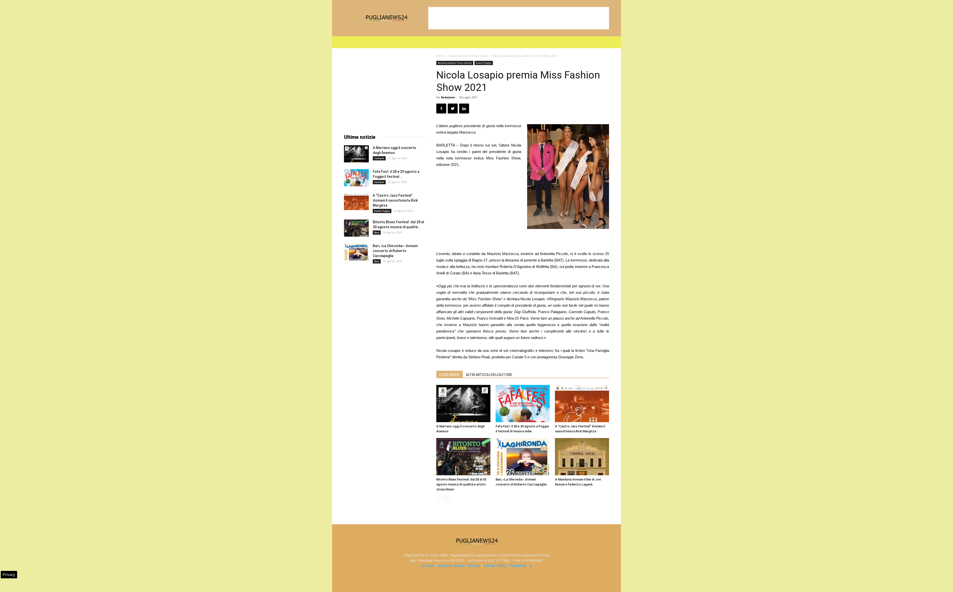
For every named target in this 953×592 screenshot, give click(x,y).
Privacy (474, 565)
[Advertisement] (518, 18)
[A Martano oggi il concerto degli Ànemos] (463, 403)
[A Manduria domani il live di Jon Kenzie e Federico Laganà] (582, 456)
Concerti (379, 158)
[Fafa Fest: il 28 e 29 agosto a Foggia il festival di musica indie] (523, 403)
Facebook (518, 565)
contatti (428, 565)
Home (440, 56)
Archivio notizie (451, 565)
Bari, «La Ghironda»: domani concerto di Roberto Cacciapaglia (395, 251)
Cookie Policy (495, 565)
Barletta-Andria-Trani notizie (469, 56)
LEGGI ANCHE (449, 375)
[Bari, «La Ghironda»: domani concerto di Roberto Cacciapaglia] (523, 456)
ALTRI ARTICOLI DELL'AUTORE (489, 375)
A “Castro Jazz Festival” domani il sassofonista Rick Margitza (395, 200)
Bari (376, 232)
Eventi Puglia (483, 63)
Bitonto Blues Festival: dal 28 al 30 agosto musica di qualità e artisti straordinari (461, 484)
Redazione (448, 97)
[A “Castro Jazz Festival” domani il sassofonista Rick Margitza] (582, 403)
